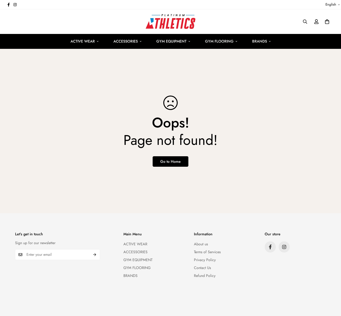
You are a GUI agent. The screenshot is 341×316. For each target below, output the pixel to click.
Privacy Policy (205, 260)
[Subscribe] (95, 254)
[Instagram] (15, 5)
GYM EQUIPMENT (171, 41)
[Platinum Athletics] (170, 21)
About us (201, 244)
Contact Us (202, 267)
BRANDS (259, 41)
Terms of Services (207, 252)
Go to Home (170, 161)
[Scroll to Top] (332, 290)
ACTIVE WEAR (83, 41)
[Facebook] (8, 5)
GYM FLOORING (219, 41)
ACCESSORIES (125, 41)
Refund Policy (205, 275)
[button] (327, 21)
